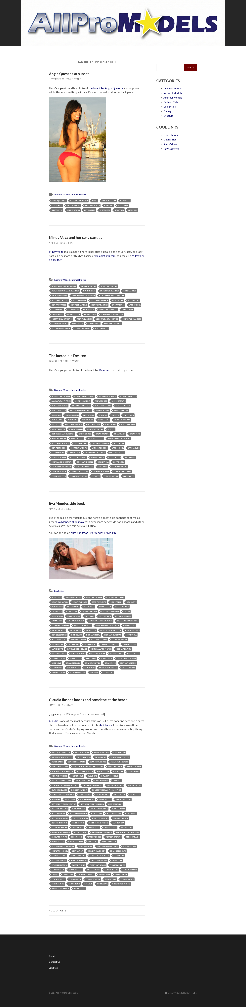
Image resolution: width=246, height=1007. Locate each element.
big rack (103, 415)
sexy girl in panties (132, 319)
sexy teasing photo (99, 856)
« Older (57, 910)
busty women (76, 429)
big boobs (56, 415)
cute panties (129, 291)
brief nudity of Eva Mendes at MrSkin (93, 532)
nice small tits (59, 654)
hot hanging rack (60, 443)
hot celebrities (59, 635)
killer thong (78, 823)
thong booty (58, 879)
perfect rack (97, 457)
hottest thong (120, 818)
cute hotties (134, 785)
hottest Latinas (79, 305)
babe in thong (84, 757)
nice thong (76, 837)
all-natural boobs (61, 396)
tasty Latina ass (98, 865)
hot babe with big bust (119, 438)
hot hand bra (78, 809)
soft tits (102, 467)
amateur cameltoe (61, 752)
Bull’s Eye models (122, 420)
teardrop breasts (122, 471)
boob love (73, 420)
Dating (167, 111)
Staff (77, 79)
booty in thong (59, 776)
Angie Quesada (59, 201)
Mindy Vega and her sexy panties (75, 237)
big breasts (88, 415)
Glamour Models (62, 194)
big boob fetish (121, 410)
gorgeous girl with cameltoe (106, 790)
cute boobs (57, 616)
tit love (96, 476)
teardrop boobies (79, 471)
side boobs (89, 668)
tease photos (111, 870)
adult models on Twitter (64, 286)
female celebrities (83, 625)
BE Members (100, 757)
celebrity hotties (110, 611)
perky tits (91, 658)
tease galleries (117, 865)
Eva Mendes (57, 621)
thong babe (104, 874)
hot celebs (76, 635)
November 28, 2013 (60, 79)
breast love (103, 420)
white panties (101, 328)
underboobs (79, 888)
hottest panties (99, 305)
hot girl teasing (60, 809)
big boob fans (102, 410)
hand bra (108, 205)
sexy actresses (73, 663)
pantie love (57, 314)
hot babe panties (60, 300)
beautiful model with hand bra (87, 766)
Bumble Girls (89, 291)
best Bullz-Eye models (80, 410)
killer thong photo (98, 823)
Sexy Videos (170, 144)
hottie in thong (59, 823)
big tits (115, 415)
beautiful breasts (81, 406)
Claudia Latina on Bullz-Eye (65, 785)
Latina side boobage (77, 649)
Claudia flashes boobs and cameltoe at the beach (88, 699)
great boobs (85, 434)
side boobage (73, 668)
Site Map (53, 967)
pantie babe (127, 310)
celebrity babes (89, 611)
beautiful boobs (60, 406)
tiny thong (74, 884)
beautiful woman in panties (65, 291)
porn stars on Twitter (112, 314)
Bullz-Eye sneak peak (61, 781)
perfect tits (114, 457)
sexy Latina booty (96, 851)
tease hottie (58, 870)
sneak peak (116, 860)
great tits (135, 434)
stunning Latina (82, 328)
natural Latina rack (95, 453)
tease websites (129, 870)
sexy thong (119, 856)
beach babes (57, 762)
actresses (57, 597)
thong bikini (121, 874)
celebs (126, 611)
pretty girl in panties (62, 319)
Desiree (104, 370)
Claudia (53, 721)
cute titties (105, 616)
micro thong (80, 832)
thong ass (68, 874)
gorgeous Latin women (83, 295)
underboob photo (121, 884)
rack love (130, 457)
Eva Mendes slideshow (70, 521)
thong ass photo (85, 874)
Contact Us (54, 961)
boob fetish (57, 420)
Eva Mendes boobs (75, 621)
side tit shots (128, 668)
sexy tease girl (78, 856)
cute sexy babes (59, 790)
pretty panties (84, 319)
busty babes (110, 424)
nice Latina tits (117, 453)
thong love (110, 879)
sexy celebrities (92, 663)
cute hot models (115, 785)
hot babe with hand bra (92, 804)
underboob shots (60, 888)
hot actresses (132, 630)
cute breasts (73, 616)
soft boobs (118, 462)
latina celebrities (109, 644)
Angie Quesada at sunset (69, 74)
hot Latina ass (113, 813)
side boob (133, 210)
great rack (119, 434)
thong (55, 874)
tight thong (58, 884)
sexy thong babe (79, 860)
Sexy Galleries (171, 148)
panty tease (90, 314)
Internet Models (78, 194)
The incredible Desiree (67, 355)
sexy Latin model (60, 324)
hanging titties (95, 438)
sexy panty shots (112, 324)
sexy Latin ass (129, 846)
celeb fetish (105, 607)
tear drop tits (59, 471)
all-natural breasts (84, 396)
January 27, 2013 (58, 361)
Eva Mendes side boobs (128, 621)
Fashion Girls (170, 102)
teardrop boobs (101, 471)
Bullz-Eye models (73, 424)
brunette (125, 201)
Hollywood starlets (110, 630)
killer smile (57, 210)
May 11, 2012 (56, 705)
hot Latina (123, 205)
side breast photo (108, 668)
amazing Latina (88, 286)
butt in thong (101, 781)
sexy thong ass (59, 860)
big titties (128, 415)
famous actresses (60, 625)
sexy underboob (99, 860)
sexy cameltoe (109, 842)
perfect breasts (78, 457)
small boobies (58, 672)
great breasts (102, 434)
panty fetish (73, 314)
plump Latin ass (75, 842)
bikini (95, 201)
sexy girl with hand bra (63, 846)
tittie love (128, 476)
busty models (58, 429)
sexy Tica (119, 210)
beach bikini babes (76, 762)
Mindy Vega (56, 251)
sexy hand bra (86, 846)
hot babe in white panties (111, 295)
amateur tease (82, 752)
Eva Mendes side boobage (101, 621)
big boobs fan (72, 415)
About (52, 956)
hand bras (70, 799)
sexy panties (94, 324)
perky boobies (58, 658)
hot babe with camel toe (64, 804)
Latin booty (118, 823)
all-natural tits (128, 396)
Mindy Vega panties (108, 310)
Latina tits (89, 210)
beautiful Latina (109, 286)
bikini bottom (109, 201)
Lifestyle (168, 115)
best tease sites (85, 771)
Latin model (135, 305)
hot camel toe (115, 804)
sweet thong (78, 865)
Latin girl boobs (99, 448)
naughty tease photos (127, 832)
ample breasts (119, 401)
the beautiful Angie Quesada (106, 88)
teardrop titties (78, 476)
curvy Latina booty (92, 785)
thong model (127, 879)
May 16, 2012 (56, 509)
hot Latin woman (99, 300)
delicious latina (59, 295)
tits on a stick (111, 476)
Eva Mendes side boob (67, 503)
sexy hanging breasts (62, 462)
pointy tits (106, 658)
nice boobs (105, 210)
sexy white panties (61, 328)
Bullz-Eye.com (93, 424)
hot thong (130, 813)
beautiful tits (59, 410)
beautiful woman (79, 201)
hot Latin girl (79, 300)
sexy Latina (77, 324)
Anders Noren (182, 993)
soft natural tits (84, 467)
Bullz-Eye (56, 424)
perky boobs (76, 658)
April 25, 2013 (57, 243)
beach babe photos (119, 757)
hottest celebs (78, 639)
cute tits (89, 616)
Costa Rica (57, 205)
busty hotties (128, 424)
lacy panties (118, 305)
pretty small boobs (126, 658)
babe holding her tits (62, 757)
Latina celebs (129, 644)
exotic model (73, 205)
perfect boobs (59, 457)
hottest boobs (59, 448)
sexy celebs (110, 663)
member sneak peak (61, 832)
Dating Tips (169, 139)
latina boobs (73, 210)
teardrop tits (59, 476)
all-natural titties (61, 401)
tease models (93, 870)
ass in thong (119, 752)
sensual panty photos (107, 319)
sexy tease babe (59, 856)
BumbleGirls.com (105, 255)
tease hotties (75, 870)
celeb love (57, 611)
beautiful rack (122, 406)
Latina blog (57, 310)
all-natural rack (107, 396)
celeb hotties (122, 607)
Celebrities (59, 591)
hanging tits (77, 438)
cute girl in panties (109, 291)
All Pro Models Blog (67, 993)
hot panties (133, 300)
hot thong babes (60, 818)
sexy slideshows (118, 851)
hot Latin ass (118, 809)
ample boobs (101, 401)
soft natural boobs (61, 467)
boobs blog (87, 420)
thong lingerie (93, 879)
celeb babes (89, 607)
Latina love (73, 310)
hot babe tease (123, 799)
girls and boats (92, 205)
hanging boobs (59, 438)
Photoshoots (170, 134)
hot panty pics (59, 305)
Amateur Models (172, 97)
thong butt (75, 879)
